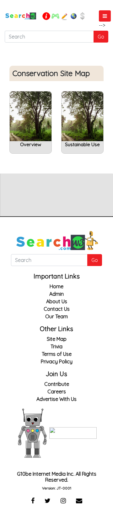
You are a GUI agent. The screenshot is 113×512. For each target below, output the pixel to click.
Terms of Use (57, 354)
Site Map (57, 339)
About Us (56, 301)
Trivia (56, 346)
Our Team (56, 316)
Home (56, 286)
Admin (56, 294)
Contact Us (57, 309)
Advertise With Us (56, 399)
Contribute (56, 384)
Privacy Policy (57, 361)
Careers (56, 391)
